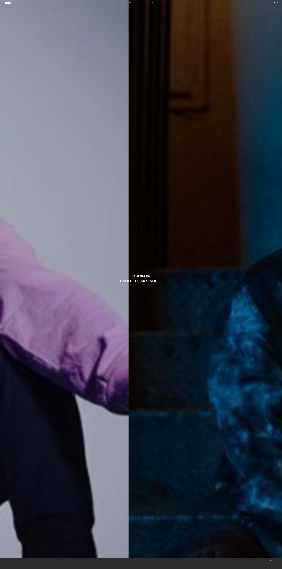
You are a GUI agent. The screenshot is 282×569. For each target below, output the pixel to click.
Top (123, 3)
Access (140, 3)
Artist (152, 3)
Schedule (129, 3)
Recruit (158, 3)
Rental (146, 3)
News (135, 3)
